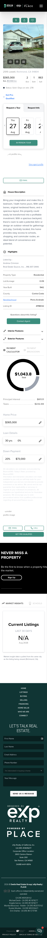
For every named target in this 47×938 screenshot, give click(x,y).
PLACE (23, 887)
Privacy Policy (9, 935)
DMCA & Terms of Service (30, 935)
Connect (23, 716)
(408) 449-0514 (23, 864)
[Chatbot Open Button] (40, 931)
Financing (23, 704)
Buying (23, 696)
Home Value (23, 708)
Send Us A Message (23, 794)
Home (23, 688)
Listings (23, 692)
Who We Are (23, 712)
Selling (23, 700)
